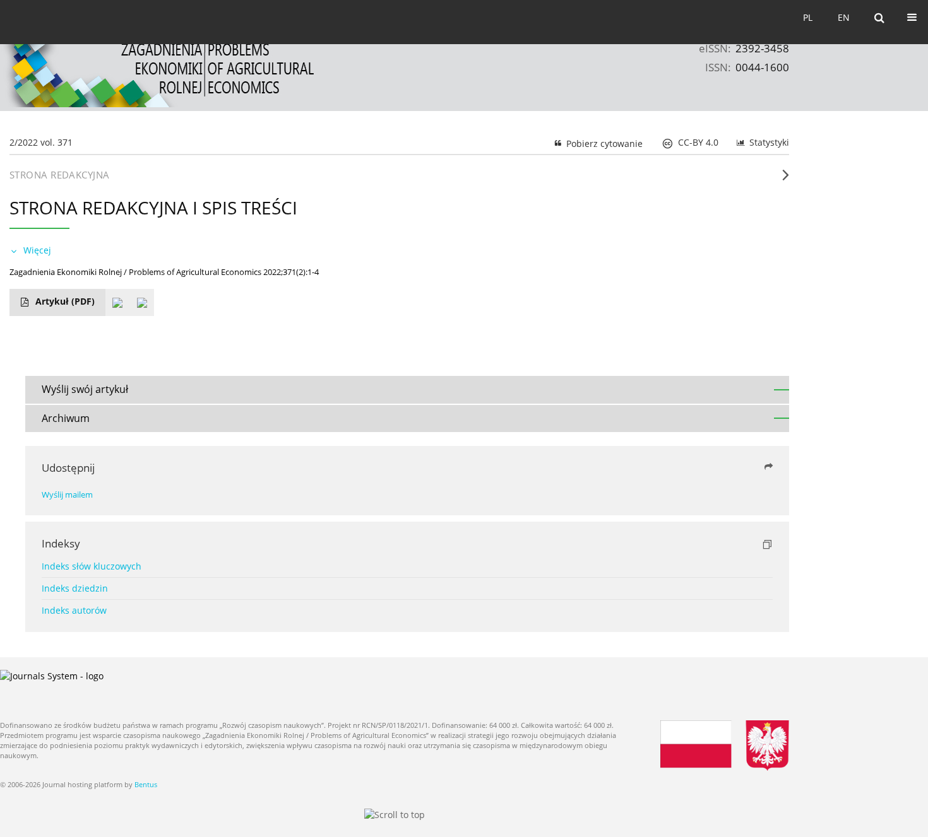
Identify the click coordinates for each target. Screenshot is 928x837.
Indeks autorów (74, 610)
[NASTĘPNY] (785, 180)
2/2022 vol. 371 (41, 142)
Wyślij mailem (67, 494)
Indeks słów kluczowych (91, 566)
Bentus (145, 784)
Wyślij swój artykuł (85, 389)
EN (844, 17)
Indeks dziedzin (75, 588)
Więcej (37, 250)
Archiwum (66, 418)
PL (807, 17)
